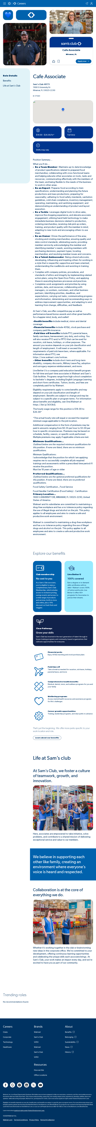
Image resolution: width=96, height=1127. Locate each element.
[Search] (87, 4)
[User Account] (91, 3)
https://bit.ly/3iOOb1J (44, 405)
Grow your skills (45, 632)
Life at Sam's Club (11, 86)
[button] (58, 61)
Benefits (7, 81)
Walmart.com (7, 1120)
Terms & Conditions (21, 1120)
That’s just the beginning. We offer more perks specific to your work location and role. (61, 729)
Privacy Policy (34, 1120)
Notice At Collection (47, 1120)
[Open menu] (4, 3)
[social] (5, 1084)
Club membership (45, 574)
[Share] (53, 61)
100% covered (76, 578)
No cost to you (44, 578)
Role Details (10, 76)
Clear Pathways (44, 628)
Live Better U (74, 574)
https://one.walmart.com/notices (50, 357)
